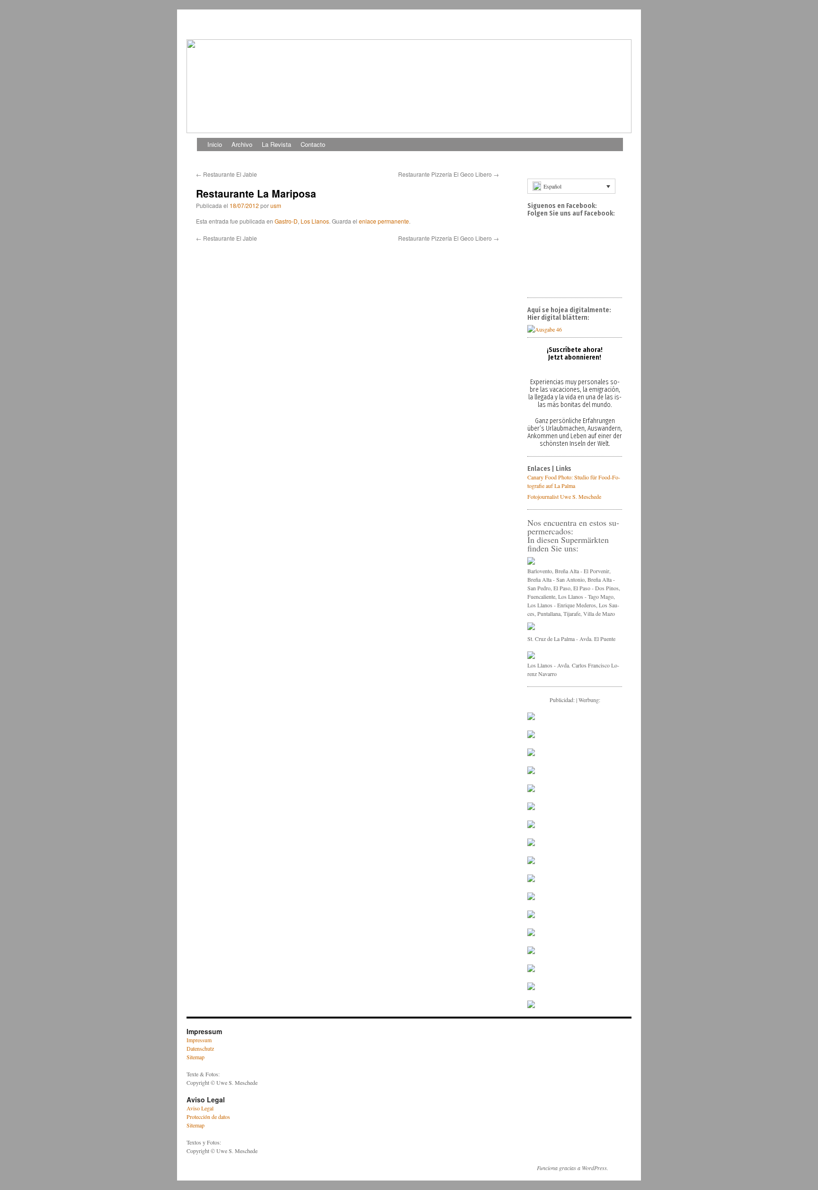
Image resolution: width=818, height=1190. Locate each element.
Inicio (214, 144)
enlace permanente (384, 221)
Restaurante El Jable (226, 174)
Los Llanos (315, 221)
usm (275, 205)
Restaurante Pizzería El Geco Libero (448, 174)
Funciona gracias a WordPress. (572, 1168)
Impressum (199, 1040)
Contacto (313, 144)
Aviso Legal (200, 1108)
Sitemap (195, 1057)
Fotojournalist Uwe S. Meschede (564, 496)
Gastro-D (286, 221)
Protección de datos (208, 1116)
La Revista (276, 144)
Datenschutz (200, 1048)
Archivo (241, 144)
